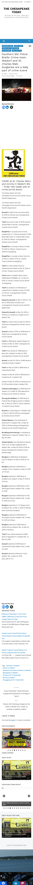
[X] (11, 107)
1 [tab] (8, 750)
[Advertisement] (16, 29)
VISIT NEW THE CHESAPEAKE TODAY (12, 2)
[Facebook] (3, 107)
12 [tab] (27, 808)
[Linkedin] (7, 107)
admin (5, 74)
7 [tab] (20, 750)
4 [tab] (14, 750)
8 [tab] (22, 750)
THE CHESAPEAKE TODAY (16, 10)
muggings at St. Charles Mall (13, 680)
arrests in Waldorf (13, 666)
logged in (14, 720)
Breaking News (7, 46)
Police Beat (6, 50)
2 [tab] (10, 750)
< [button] (4, 738)
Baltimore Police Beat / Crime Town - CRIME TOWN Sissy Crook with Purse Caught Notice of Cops (14, 616)
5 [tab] (16, 750)
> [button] (28, 738)
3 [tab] (12, 750)
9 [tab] (24, 750)
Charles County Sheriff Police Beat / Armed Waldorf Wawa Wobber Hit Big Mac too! (16, 635)
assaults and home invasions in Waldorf (17, 670)
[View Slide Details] (16, 796)
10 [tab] (22, 808)
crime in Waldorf (9, 678)
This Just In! (16, 50)
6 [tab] (18, 750)
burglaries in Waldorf (11, 673)
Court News (18, 46)
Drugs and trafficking (10, 48)
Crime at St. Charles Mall (12, 675)
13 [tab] (29, 808)
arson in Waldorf (9, 668)
